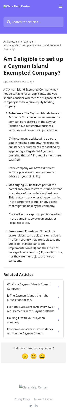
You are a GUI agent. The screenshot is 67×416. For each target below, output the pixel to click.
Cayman (28, 41)
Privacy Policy (22, 399)
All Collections (11, 41)
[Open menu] (60, 6)
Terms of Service (43, 399)
